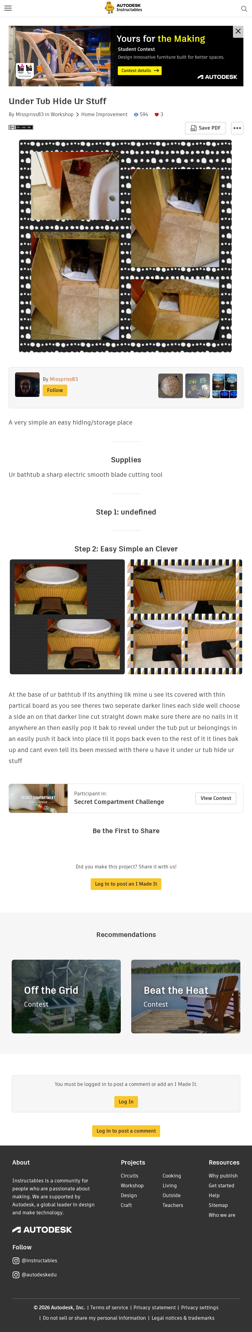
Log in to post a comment (126, 1130)
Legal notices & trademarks (183, 1318)
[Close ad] (238, 32)
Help (214, 1195)
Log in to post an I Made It (126, 883)
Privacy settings (200, 1307)
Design (129, 1195)
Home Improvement (104, 115)
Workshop (62, 115)
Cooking (172, 1175)
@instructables (39, 1260)
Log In (126, 1101)
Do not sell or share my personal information (94, 1318)
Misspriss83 (30, 115)
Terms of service (109, 1307)
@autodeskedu (39, 1274)
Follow (55, 390)
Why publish (223, 1175)
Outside (172, 1195)
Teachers (173, 1205)
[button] (8, 9)
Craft (126, 1205)
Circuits (129, 1175)
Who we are (222, 1215)
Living (170, 1185)
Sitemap (218, 1205)
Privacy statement (154, 1307)
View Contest (216, 798)
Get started (221, 1185)
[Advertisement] (126, 56)
